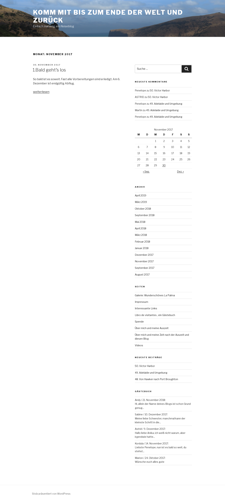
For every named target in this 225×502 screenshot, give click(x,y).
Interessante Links (146, 308)
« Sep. (146, 171)
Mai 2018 (140, 221)
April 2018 (140, 228)
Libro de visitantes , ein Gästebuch (155, 315)
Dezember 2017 (144, 254)
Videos (139, 345)
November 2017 (144, 261)
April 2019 (140, 195)
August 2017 (142, 274)
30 (164, 165)
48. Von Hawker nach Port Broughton (156, 379)
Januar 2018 (142, 248)
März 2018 (141, 234)
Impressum (141, 301)
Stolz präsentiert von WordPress (51, 493)
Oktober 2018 (143, 208)
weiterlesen (41, 92)
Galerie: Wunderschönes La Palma (155, 295)
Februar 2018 (142, 241)
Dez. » (180, 171)
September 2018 (145, 215)
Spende (139, 321)
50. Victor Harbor (160, 90)
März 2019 (141, 201)
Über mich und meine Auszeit (152, 328)
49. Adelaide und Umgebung (166, 103)
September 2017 (144, 267)
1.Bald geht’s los (49, 70)
